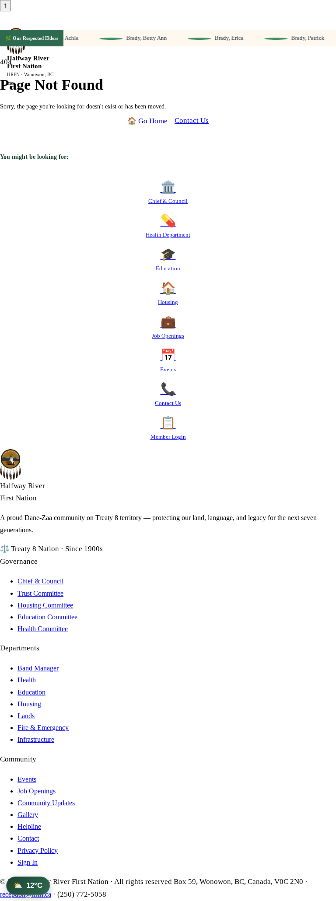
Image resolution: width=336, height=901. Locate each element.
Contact (28, 838)
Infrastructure (36, 739)
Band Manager (38, 668)
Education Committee (47, 617)
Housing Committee (45, 605)
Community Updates (46, 803)
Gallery (28, 814)
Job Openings (37, 791)
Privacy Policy (38, 850)
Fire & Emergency (43, 727)
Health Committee (43, 628)
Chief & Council (40, 581)
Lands (26, 715)
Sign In (28, 862)
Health (27, 680)
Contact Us (192, 120)
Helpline (29, 826)
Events (27, 779)
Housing (29, 704)
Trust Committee (40, 593)
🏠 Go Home (147, 121)
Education (32, 692)
